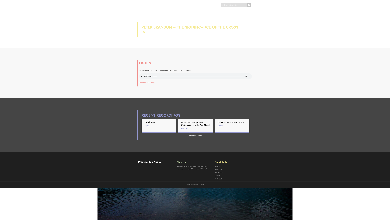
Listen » (148, 126)
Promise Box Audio (145, 5)
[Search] (249, 5)
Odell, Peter (150, 122)
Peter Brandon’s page (147, 82)
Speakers (188, 5)
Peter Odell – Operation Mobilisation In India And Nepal (195, 123)
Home (166, 5)
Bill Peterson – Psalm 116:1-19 (231, 122)
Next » (200, 135)
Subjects (176, 5)
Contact (209, 5)
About (199, 5)
